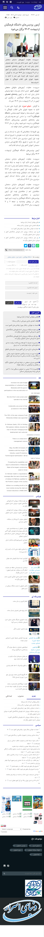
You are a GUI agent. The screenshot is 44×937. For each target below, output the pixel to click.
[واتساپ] (37, 245)
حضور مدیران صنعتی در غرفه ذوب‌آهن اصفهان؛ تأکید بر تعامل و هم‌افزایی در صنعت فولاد (22, 363)
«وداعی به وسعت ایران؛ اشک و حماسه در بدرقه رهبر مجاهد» (22, 775)
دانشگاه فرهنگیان (27, 257)
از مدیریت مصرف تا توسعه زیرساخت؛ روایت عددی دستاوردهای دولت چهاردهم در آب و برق (23, 344)
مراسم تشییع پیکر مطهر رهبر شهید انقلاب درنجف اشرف (24, 769)
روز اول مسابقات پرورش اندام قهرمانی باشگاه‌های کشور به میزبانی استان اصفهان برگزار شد (23, 337)
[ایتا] (7, 2)
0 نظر (17, 18)
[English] (4, 826)
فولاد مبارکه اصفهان (34, 850)
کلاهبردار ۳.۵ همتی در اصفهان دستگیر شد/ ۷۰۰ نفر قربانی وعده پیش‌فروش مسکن (23, 370)
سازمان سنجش (11, 257)
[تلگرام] (33, 245)
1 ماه (23, 763)
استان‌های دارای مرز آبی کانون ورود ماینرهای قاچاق (21, 349)
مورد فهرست (20, 2)
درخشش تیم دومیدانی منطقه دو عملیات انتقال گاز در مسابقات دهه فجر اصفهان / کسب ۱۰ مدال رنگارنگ (16, 570)
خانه (40, 2)
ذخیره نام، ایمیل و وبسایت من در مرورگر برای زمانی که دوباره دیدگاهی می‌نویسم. (28, 304)
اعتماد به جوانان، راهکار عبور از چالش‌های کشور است (25, 229)
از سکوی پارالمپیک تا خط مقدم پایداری (16, 665)
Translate (4, 832)
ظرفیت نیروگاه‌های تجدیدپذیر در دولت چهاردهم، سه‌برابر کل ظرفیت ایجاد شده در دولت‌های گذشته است (16, 686)
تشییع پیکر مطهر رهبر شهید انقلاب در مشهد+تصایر (25, 766)
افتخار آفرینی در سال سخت (20, 601)
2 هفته (24, 758)
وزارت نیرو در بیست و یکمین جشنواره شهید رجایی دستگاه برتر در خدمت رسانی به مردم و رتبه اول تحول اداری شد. (23, 356)
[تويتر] (25, 245)
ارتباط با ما (34, 2)
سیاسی (38, 725)
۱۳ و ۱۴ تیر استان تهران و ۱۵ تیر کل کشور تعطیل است (24, 780)
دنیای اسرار (27, 106)
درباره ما (27, 2)
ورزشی (38, 496)
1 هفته (29, 744)
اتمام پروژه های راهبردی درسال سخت (17, 610)
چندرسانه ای (36, 596)
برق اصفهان (17, 850)
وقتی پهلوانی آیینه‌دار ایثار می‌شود (30, 222)
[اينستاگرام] (3, 2)
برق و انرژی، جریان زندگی (20, 629)
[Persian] (2, 826)
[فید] (10, 2)
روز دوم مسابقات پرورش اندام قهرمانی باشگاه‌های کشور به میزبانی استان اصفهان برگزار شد (23, 330)
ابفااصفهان (37, 854)
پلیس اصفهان (21, 845)
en (40, 378)
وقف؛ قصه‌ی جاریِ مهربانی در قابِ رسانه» (28, 225)
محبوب (21, 696)
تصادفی (9, 696)
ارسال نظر (17, 303)
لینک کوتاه (28, 250)
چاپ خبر (9, 18)
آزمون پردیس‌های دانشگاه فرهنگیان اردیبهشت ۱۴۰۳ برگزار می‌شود (22, 27)
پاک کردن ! (9, 303)
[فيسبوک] (29, 245)
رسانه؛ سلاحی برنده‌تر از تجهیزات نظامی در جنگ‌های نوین (23, 735)
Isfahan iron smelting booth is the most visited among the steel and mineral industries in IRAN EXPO (16, 488)
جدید (34, 696)
